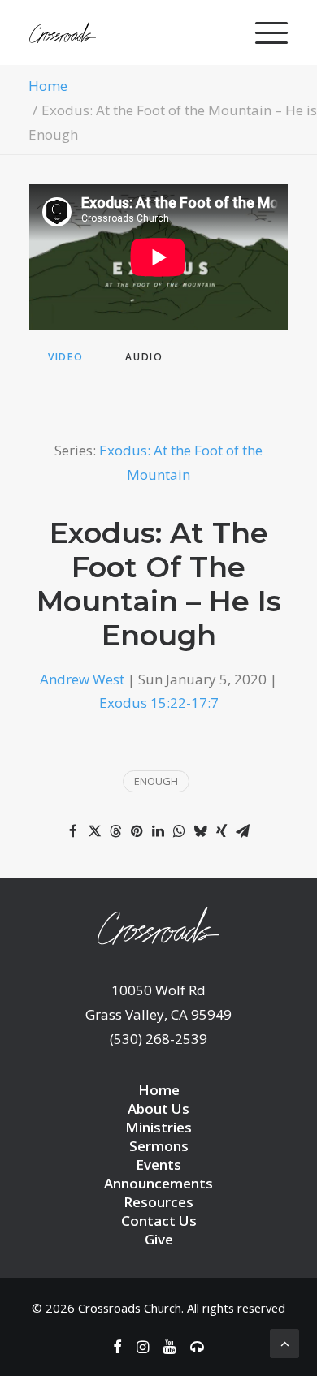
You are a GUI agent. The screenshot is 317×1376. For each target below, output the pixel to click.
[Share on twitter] (94, 831)
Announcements (158, 1183)
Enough (156, 781)
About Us (158, 1108)
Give (159, 1239)
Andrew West (82, 679)
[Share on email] (242, 831)
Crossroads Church (129, 1308)
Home (47, 85)
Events (158, 1164)
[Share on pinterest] (136, 831)
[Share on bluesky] (200, 831)
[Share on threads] (115, 831)
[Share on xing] (221, 831)
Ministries (158, 1127)
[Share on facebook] (73, 831)
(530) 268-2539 (158, 1038)
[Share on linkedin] (157, 831)
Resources (158, 1202)
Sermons (159, 1146)
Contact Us (159, 1220)
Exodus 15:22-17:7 (159, 702)
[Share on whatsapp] (179, 831)
